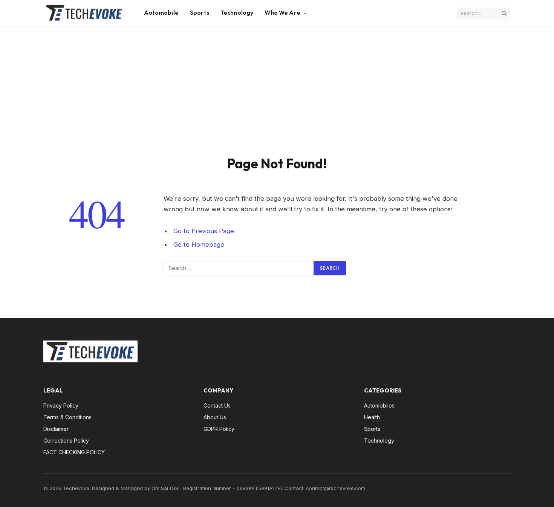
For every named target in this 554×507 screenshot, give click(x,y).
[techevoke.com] (84, 13)
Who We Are (282, 12)
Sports (199, 12)
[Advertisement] (277, 98)
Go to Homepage (198, 244)
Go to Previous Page (203, 231)
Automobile (161, 12)
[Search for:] (239, 268)
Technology (237, 12)
